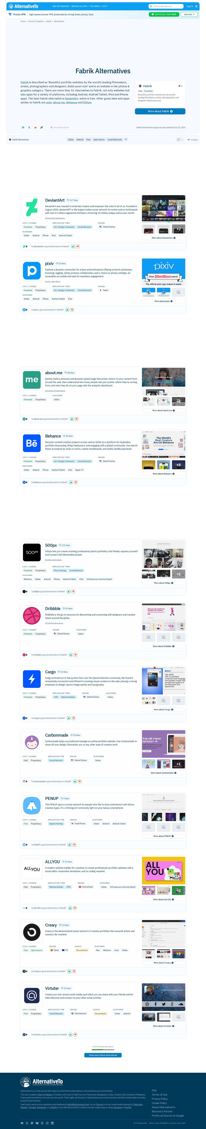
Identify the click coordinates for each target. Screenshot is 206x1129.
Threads (32, 1107)
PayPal (128, 1107)
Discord (99, 1104)
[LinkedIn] (52, 1123)
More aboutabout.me (162, 410)
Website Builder (68, 697)
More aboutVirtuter (162, 1026)
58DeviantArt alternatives (55, 218)
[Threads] (42, 1123)
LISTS (104, 6)
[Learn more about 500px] (31, 552)
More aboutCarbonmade (162, 773)
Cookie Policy (159, 1103)
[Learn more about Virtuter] (31, 995)
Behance (71, 102)
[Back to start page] (27, 6)
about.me (59, 102)
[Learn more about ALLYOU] (31, 868)
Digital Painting (56, 823)
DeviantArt (71, 98)
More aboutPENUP (162, 836)
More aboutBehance (162, 473)
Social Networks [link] (115, 139)
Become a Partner (162, 1111)
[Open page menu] (196, 6)
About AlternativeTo (163, 1107)
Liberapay (117, 1107)
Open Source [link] (99, 139)
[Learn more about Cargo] (31, 679)
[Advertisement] (103, 43)
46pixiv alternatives (52, 281)
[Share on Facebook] (23, 127)
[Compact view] (182, 139)
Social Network (84, 227)
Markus (48, 1094)
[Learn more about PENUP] (31, 805)
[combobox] (166, 6)
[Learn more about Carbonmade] (31, 742)
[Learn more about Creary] (31, 932)
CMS (56, 697)
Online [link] (71, 139)
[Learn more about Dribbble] (31, 615)
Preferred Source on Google (168, 1115)
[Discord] (22, 1123)
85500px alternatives (53, 560)
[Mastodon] (32, 1123)
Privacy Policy (159, 1098)
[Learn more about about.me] (31, 379)
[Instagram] (47, 1123)
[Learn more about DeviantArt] (31, 207)
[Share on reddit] (35, 127)
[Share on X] (29, 127)
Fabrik (24, 82)
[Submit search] (151, 6)
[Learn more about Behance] (31, 443)
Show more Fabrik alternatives (103, 1055)
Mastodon (138, 1104)
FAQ (154, 1090)
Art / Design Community (64, 227)
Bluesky (24, 1107)
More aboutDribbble (162, 646)
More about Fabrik (158, 111)
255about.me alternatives (55, 391)
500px (87, 102)
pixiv (49, 102)
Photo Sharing (60, 570)
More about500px (162, 583)
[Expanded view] (178, 139)
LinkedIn (53, 1107)
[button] (72, 200)
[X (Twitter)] (27, 1123)
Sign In (190, 6)
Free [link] (88, 139)
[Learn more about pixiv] (31, 270)
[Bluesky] (37, 1123)
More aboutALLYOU (162, 899)
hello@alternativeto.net (78, 1104)
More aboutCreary (162, 963)
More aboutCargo (162, 709)
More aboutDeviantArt (162, 238)
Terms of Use (159, 1094)
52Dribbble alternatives (54, 623)
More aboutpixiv (162, 301)
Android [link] (80, 139)
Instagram (41, 1107)
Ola (39, 1094)
